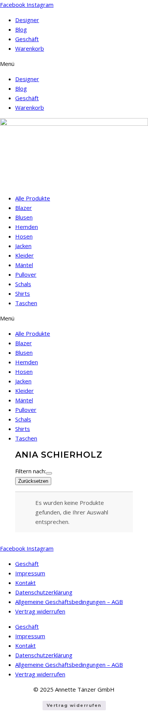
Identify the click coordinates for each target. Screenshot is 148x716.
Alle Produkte (32, 198)
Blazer (23, 207)
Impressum (30, 573)
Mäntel (24, 265)
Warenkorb (29, 48)
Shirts (22, 293)
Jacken (23, 246)
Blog (21, 29)
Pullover (25, 274)
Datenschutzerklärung (43, 592)
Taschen (26, 303)
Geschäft (27, 39)
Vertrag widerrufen (40, 611)
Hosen (24, 236)
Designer (27, 20)
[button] (74, 64)
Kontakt (25, 582)
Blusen (24, 217)
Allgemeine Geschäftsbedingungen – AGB (69, 601)
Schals (23, 284)
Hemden (26, 227)
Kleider (24, 255)
